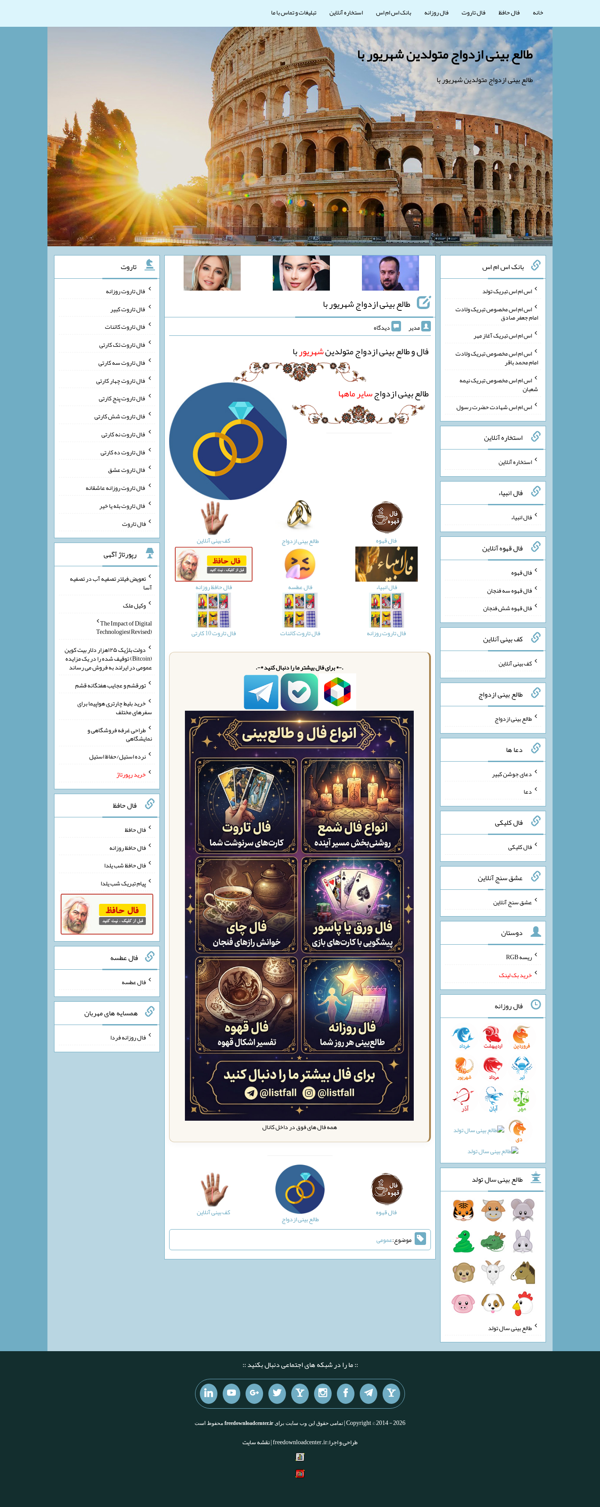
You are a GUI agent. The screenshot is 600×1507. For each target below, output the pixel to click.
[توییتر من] (277, 1394)
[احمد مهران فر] (390, 275)
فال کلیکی (520, 847)
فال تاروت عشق (127, 470)
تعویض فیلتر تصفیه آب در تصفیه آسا (111, 582)
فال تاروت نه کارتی (123, 434)
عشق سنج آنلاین (512, 902)
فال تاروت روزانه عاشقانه (116, 488)
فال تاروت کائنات (125, 326)
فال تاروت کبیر (128, 308)
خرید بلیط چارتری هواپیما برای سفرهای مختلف (114, 707)
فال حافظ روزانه (127, 847)
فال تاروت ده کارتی (123, 452)
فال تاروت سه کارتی (122, 362)
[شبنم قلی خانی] (212, 275)
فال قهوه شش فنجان (507, 608)
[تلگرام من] (368, 1394)
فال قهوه (521, 572)
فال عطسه (134, 982)
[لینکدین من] (208, 1394)
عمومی (384, 1240)
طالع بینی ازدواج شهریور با (366, 304)
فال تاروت (473, 12)
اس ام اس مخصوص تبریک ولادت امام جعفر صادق (496, 313)
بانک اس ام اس (393, 12)
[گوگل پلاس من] (254, 1394)
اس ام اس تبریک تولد (507, 291)
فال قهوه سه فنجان (509, 590)
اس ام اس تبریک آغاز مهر (502, 335)
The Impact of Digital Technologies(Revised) (124, 627)
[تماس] (300, 1394)
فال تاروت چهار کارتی (121, 380)
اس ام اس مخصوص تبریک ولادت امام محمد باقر (496, 357)
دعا (528, 791)
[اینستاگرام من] (323, 1394)
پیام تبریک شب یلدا (123, 883)
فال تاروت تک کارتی (122, 344)
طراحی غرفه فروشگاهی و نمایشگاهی (119, 734)
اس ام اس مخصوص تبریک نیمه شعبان (498, 384)
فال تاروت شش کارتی (120, 416)
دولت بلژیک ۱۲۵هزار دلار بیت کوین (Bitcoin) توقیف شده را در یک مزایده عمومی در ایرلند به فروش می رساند (108, 658)
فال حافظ (509, 12)
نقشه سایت (256, 1442)
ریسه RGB (519, 957)
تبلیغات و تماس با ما (293, 12)
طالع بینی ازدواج (383, 393)
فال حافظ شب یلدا (125, 865)
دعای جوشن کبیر (512, 773)
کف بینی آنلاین (515, 663)
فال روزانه (436, 12)
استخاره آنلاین (346, 12)
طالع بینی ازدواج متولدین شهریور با (445, 54)
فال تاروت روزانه (126, 291)
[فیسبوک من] (345, 1394)
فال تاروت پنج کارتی (122, 398)
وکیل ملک (134, 605)
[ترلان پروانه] (301, 275)
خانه (538, 12)
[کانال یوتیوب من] (231, 1394)
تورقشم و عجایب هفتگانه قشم (110, 685)
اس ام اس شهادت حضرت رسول (494, 406)
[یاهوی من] (391, 1394)
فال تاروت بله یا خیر (122, 506)
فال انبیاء (521, 517)
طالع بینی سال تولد (510, 1327)
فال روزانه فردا (128, 1037)
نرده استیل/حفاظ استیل (117, 756)
